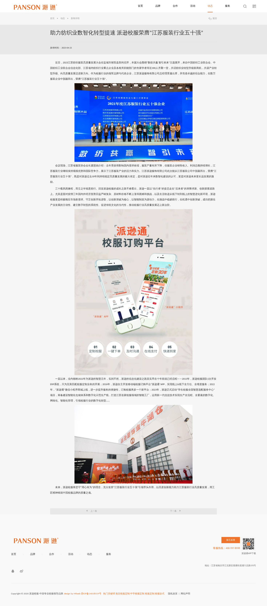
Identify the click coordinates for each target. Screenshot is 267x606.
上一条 (93, 511)
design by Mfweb (72, 594)
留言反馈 (230, 540)
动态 (210, 6)
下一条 (173, 511)
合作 (175, 6)
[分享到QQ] (13, 571)
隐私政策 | (174, 594)
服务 (227, 6)
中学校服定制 (137, 594)
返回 (215, 18)
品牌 (157, 6)
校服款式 (159, 594)
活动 (192, 6)
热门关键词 (109, 594)
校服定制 (149, 594)
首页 (140, 6)
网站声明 (185, 594)
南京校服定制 (123, 594)
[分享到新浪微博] (21, 571)
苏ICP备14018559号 (91, 594)
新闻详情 (75, 18)
